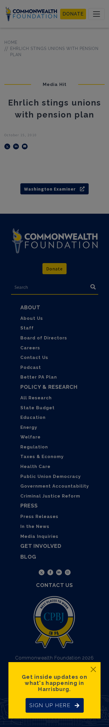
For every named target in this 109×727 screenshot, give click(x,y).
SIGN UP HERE (49, 705)
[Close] (93, 669)
